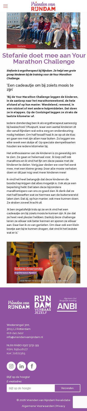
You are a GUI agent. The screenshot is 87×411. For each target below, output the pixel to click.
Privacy (60, 406)
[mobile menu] (5, 6)
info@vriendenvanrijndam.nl (25, 337)
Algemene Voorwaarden (38, 406)
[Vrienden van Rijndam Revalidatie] (43, 6)
